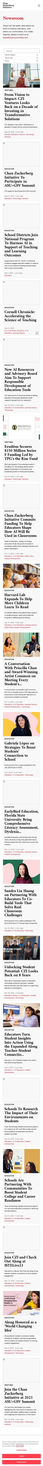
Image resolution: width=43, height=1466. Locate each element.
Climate (7, 134)
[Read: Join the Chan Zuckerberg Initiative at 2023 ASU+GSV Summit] (21, 1392)
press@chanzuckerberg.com (15, 37)
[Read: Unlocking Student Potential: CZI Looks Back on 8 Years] (21, 968)
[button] (21, 54)
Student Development (12, 558)
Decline (21, 1456)
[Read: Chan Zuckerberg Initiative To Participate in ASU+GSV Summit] (21, 171)
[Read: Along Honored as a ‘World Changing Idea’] (21, 1323)
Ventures (7, 137)
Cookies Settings (21, 1450)
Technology (29, 134)
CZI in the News (10, 331)
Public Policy (29, 556)
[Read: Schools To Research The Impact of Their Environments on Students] (21, 1112)
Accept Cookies (21, 1462)
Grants (15, 995)
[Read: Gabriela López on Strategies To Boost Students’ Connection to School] (21, 745)
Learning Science (19, 333)
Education (14, 134)
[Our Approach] (8, 5)
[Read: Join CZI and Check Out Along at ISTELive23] (21, 1257)
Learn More (19, 1446)
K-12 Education (18, 408)
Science (22, 134)
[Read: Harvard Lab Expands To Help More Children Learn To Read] (21, 597)
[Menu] (39, 6)
